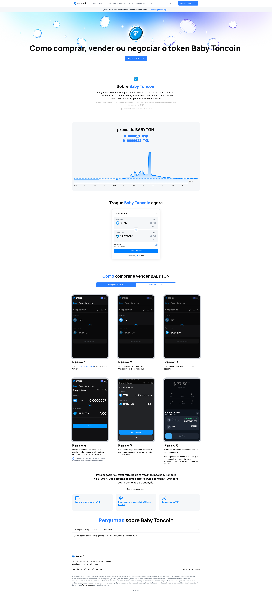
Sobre (95, 3)
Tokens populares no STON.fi (140, 3)
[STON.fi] (80, 3)
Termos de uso (87, 585)
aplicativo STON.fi (86, 366)
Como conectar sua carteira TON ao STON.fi (134, 503)
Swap (185, 569)
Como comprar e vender (116, 3)
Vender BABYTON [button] (156, 285)
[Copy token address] (121, 108)
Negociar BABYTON (188, 3)
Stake (197, 569)
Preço (101, 3)
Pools (191, 569)
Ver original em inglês (160, 10)
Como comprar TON (170, 502)
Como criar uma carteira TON (88, 502)
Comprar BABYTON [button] (115, 285)
